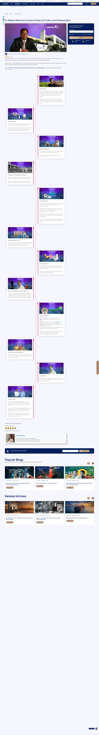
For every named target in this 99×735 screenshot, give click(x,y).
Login (87, 3)
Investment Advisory (13, 6)
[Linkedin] (3, 18)
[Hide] (3, 24)
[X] (3, 19)
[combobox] (70, 32)
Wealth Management (22, 6)
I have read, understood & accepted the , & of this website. (81, 34)
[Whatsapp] (3, 22)
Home (7, 13)
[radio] (6, 428)
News (7, 468)
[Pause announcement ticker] (98, 1)
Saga (11, 13)
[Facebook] (3, 16)
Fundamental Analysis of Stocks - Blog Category (45, 468)
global (46, 318)
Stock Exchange (57, 322)
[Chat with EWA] (96, 728)
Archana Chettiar (20, 435)
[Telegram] (3, 21)
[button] (88, 463)
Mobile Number (71, 29)
